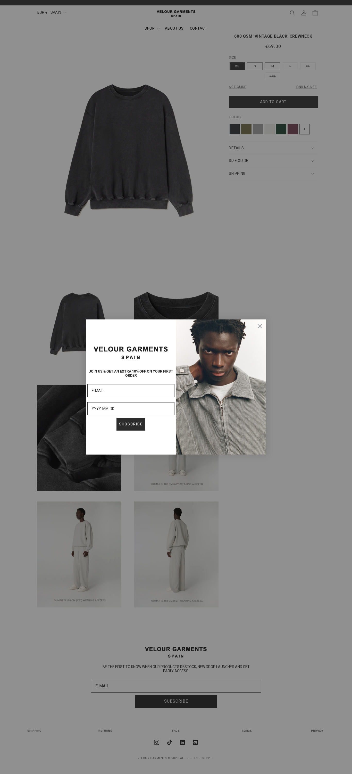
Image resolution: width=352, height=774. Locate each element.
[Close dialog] (259, 326)
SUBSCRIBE (131, 424)
